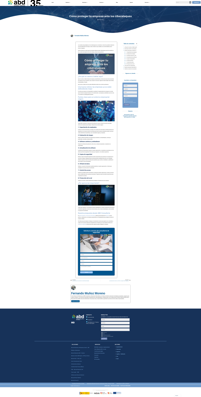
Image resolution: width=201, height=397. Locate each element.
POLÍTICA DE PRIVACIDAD (125, 385)
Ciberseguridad (127, 114)
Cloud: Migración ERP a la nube (100, 349)
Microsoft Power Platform (76, 377)
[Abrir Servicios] (103, 2)
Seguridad (130, 115)
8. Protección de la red (130, 63)
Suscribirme (126, 104)
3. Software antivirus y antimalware (131, 55)
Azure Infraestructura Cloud (76, 361)
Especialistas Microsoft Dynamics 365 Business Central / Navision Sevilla (100, 383)
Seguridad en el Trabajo (130, 117)
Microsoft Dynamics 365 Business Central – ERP (80, 347)
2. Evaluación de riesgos (130, 53)
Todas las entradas (75, 301)
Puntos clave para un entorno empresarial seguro (131, 50)
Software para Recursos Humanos (77, 374)
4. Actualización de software (131, 57)
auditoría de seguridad (82, 224)
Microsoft (107, 215)
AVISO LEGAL (107, 385)
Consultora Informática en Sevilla (78, 383)
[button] (136, 43)
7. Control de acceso (130, 62)
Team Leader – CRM (75, 372)
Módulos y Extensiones (75, 350)
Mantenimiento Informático (99, 353)
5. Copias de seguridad (130, 58)
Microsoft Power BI (74, 380)
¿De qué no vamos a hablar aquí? (131, 47)
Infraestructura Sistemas (76, 364)
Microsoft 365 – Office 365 (76, 358)
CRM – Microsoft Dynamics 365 (77, 369)
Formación (96, 355)
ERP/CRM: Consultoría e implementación (102, 347)
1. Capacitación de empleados (131, 52)
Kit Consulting (97, 359)
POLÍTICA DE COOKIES (115, 385)
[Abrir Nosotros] (69, 2)
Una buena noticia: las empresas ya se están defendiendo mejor (131, 48)
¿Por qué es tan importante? (130, 65)
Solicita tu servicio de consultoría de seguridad (131, 68)
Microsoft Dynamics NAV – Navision (78, 353)
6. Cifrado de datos (129, 60)
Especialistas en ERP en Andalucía (123, 383)
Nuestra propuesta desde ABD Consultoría (131, 67)
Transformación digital (98, 351)
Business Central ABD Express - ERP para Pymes (80, 355)
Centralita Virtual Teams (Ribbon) (77, 366)
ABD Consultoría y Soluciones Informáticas (87, 215)
